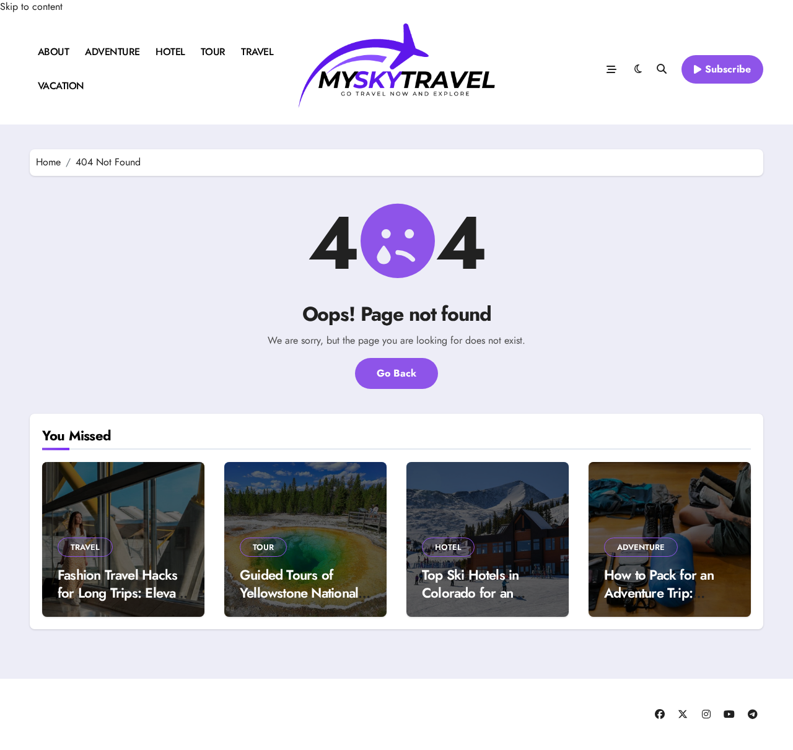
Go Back (396, 373)
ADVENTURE (112, 52)
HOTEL (170, 52)
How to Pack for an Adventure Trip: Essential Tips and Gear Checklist (659, 601)
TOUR (213, 52)
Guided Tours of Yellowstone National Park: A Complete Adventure (299, 601)
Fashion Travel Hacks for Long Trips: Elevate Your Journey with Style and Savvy (122, 601)
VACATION (61, 86)
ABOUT (53, 52)
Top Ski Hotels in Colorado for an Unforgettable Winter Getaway (482, 601)
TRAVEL (257, 52)
